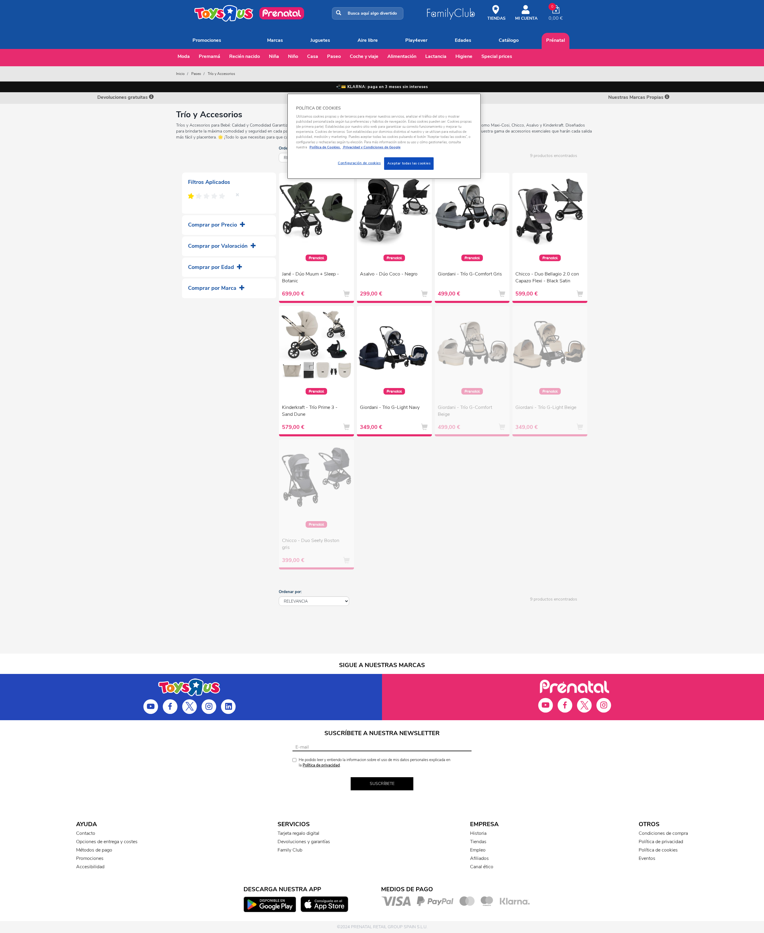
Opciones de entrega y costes (107, 841)
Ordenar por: (290, 592)
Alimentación (401, 56)
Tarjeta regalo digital (298, 833)
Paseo (334, 56)
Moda (184, 56)
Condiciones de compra (663, 833)
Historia (478, 833)
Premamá (209, 56)
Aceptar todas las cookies (408, 163)
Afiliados (479, 858)
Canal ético (481, 866)
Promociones (206, 40)
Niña (274, 56)
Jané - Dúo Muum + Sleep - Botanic (310, 277)
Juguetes (320, 40)
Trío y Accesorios (221, 73)
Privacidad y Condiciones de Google (371, 147)
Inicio (180, 73)
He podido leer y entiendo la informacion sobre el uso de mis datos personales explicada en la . (374, 762)
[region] (384, 136)
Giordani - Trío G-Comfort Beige (465, 411)
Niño (293, 56)
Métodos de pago (94, 850)
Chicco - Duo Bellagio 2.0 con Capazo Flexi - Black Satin (547, 277)
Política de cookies (658, 850)
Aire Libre (368, 40)
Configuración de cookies (359, 163)
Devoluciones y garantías (304, 841)
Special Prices (496, 56)
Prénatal (555, 40)
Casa (312, 56)
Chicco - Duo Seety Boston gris (310, 544)
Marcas (275, 40)
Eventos (647, 858)
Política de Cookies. (325, 147)
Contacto (85, 833)
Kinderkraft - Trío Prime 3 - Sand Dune (310, 411)
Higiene (463, 56)
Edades (463, 40)
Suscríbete (382, 783)
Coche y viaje (364, 56)
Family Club (290, 850)
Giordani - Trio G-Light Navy (390, 407)
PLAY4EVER (416, 40)
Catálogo (509, 40)
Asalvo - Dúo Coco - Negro (389, 274)
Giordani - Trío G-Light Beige (545, 407)
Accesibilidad (90, 866)
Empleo (478, 850)
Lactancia (435, 56)
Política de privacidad (321, 765)
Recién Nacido (244, 56)
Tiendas (478, 841)
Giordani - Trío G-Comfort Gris (470, 274)
